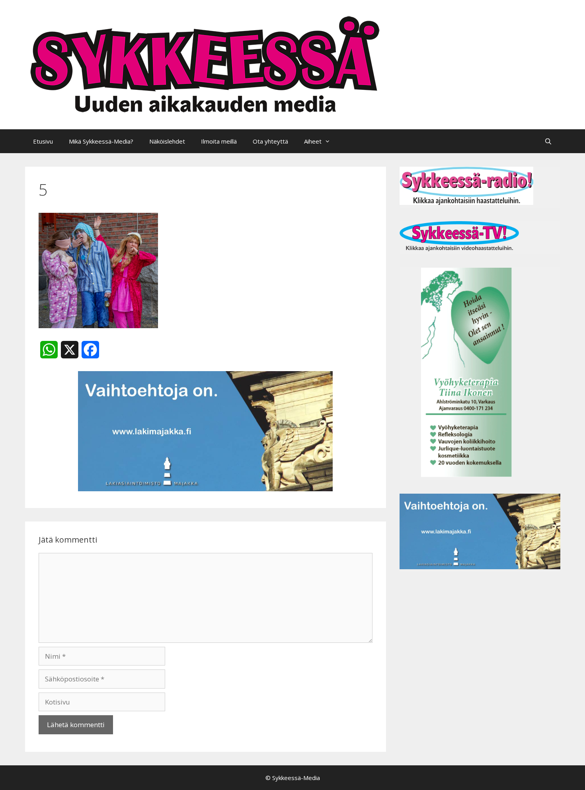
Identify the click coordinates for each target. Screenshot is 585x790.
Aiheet (313, 141)
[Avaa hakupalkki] (548, 141)
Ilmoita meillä (219, 141)
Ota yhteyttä (270, 141)
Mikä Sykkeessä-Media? (101, 141)
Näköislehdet (167, 141)
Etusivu (43, 141)
